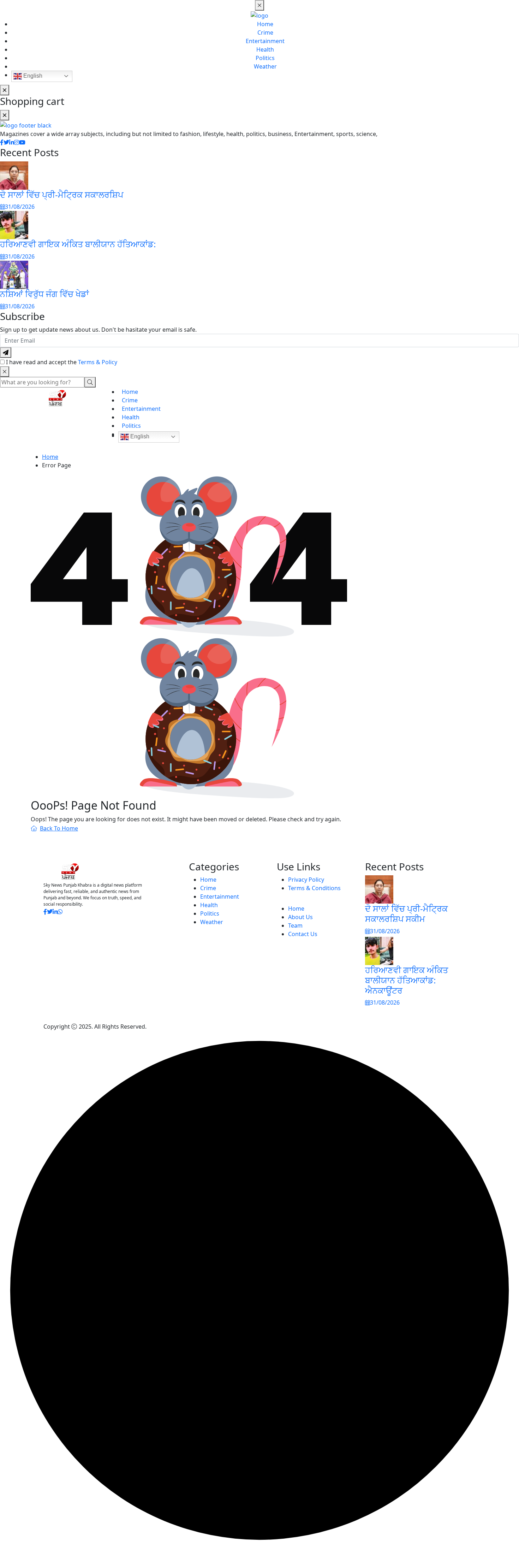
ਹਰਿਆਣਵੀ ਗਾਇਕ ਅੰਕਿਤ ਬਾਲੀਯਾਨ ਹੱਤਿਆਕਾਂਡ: (78, 244)
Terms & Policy (97, 362)
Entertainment (265, 41)
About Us (300, 917)
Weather (265, 66)
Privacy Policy (306, 879)
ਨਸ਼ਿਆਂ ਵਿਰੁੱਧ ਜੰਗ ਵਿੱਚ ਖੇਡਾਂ (44, 294)
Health (265, 49)
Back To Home (59, 828)
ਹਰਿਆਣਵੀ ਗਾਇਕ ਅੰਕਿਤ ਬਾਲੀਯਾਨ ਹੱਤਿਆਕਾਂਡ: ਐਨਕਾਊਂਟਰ (406, 980)
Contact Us (302, 934)
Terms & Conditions (314, 888)
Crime (265, 32)
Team (295, 925)
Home (265, 24)
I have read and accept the (61, 362)
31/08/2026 (20, 207)
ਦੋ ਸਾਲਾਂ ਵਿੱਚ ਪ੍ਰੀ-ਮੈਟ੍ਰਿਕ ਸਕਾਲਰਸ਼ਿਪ (61, 194)
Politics (265, 58)
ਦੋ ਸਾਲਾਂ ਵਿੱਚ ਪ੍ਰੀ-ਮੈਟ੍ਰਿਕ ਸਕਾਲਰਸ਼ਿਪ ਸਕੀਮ (406, 913)
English (32, 76)
